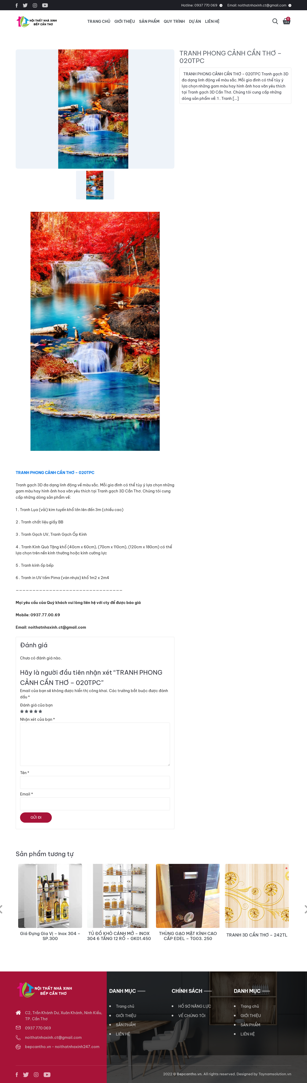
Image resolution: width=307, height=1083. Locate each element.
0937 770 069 (205, 5)
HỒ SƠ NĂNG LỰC (194, 1006)
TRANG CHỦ (98, 21)
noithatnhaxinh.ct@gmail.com (262, 5)
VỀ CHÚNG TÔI (192, 1015)
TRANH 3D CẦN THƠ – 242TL (257, 935)
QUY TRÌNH (174, 21)
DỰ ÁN (195, 21)
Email (26, 794)
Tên (24, 772)
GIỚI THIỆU (124, 21)
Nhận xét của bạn (37, 719)
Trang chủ (125, 1006)
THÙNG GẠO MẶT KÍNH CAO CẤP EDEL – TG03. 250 (188, 936)
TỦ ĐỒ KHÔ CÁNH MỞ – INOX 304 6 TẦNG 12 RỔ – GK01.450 (119, 936)
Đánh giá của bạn (36, 705)
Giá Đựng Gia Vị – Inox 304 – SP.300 (50, 936)
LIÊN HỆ (212, 21)
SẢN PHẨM (149, 21)
